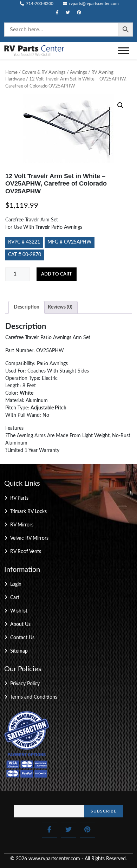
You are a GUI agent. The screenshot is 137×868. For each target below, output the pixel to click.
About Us (20, 624)
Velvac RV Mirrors (29, 538)
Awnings (78, 72)
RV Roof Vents (25, 551)
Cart (14, 597)
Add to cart (56, 274)
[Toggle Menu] (123, 50)
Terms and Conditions (33, 697)
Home (11, 72)
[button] (120, 105)
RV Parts (19, 498)
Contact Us (22, 637)
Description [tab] (26, 307)
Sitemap (19, 651)
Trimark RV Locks (28, 511)
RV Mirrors (21, 525)
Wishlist (18, 611)
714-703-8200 (39, 3)
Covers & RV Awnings (44, 72)
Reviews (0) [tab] (60, 307)
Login (15, 584)
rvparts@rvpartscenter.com (93, 3)
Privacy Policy (25, 683)
